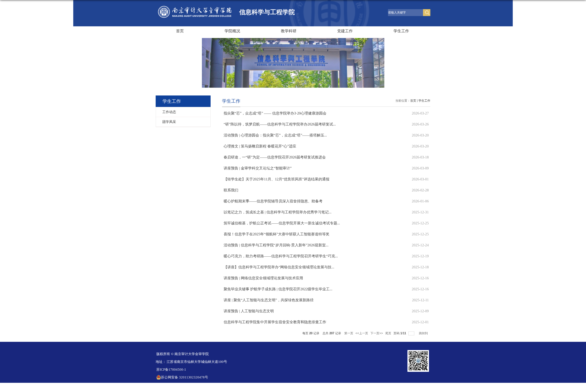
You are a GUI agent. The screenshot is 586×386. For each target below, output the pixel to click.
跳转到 (424, 333)
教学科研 (288, 31)
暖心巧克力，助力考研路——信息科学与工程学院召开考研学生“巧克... (281, 256)
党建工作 (345, 31)
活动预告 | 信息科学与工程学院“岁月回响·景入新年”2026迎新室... (276, 245)
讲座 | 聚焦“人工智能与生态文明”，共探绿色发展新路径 (269, 300)
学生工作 (401, 31)
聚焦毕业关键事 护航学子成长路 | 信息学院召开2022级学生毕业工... (278, 289)
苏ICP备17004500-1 (171, 369)
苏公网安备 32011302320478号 (184, 377)
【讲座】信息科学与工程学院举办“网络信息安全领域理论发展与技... (279, 267)
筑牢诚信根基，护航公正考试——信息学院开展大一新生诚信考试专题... (282, 223)
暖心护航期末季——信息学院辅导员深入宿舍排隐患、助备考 (273, 201)
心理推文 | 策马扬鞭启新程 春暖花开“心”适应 (260, 146)
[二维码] (418, 351)
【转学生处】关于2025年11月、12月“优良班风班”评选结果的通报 (276, 179)
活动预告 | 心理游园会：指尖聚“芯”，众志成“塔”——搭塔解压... (275, 135)
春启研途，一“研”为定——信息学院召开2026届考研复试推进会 (275, 157)
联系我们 (231, 190)
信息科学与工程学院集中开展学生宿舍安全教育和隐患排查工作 (275, 322)
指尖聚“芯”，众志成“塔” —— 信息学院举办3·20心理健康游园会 (275, 113)
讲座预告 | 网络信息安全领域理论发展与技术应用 (263, 278)
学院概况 (232, 31)
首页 (180, 31)
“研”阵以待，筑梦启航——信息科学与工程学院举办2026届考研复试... (280, 124)
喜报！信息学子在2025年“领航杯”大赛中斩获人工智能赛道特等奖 (276, 234)
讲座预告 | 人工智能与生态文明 (249, 311)
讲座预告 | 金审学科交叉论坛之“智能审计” (258, 168)
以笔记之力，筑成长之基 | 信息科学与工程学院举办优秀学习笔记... (277, 212)
